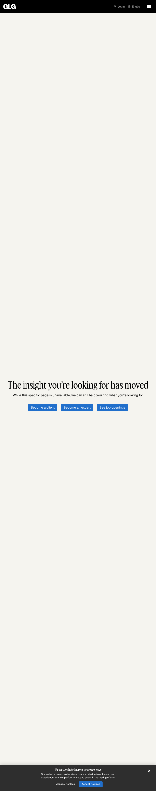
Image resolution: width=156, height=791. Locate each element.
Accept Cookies (91, 784)
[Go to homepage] (9, 6)
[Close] (149, 770)
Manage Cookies (65, 784)
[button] (119, 6)
